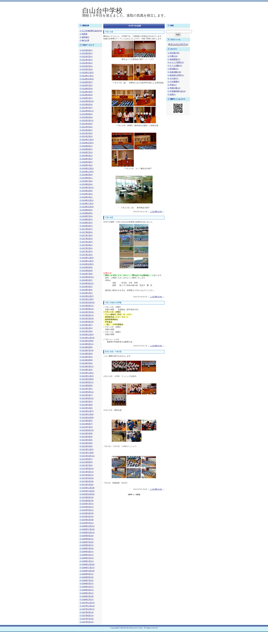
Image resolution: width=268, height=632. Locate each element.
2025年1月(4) (87, 69)
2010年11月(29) (88, 491)
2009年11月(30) (88, 529)
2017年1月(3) (87, 255)
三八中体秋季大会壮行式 (92, 31)
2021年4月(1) (87, 130)
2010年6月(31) (88, 507)
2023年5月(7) (87, 108)
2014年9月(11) (88, 344)
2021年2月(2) (87, 136)
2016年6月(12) (88, 277)
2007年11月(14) (88, 606)
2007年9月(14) (88, 612)
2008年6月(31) (88, 583)
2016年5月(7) (87, 280)
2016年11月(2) (88, 261)
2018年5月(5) (87, 223)
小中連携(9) (174, 82)
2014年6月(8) (87, 354)
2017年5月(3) (87, 242)
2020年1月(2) (87, 165)
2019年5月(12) (88, 188)
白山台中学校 (102, 10)
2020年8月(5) (87, 149)
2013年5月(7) (87, 395)
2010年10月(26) (88, 494)
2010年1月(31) (88, 523)
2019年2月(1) (87, 197)
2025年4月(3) (87, 60)
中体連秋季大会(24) (178, 91)
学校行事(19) (175, 88)
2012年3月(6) (87, 440)
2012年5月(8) (87, 433)
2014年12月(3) (88, 335)
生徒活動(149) (175, 72)
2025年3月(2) (87, 63)
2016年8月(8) (87, 271)
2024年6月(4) (87, 89)
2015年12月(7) (88, 296)
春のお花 (85, 40)
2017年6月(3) (87, 239)
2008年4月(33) (88, 590)
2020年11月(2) (88, 140)
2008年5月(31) (88, 587)
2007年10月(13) (88, 609)
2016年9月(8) (87, 267)
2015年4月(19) (88, 322)
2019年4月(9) (87, 191)
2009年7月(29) (88, 542)
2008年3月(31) (88, 593)
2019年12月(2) (88, 168)
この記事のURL (156, 212)
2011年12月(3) (88, 449)
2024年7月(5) (87, 85)
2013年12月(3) (88, 373)
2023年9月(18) (88, 101)
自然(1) (173, 94)
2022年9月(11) (88, 111)
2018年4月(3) (87, 226)
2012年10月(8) (88, 418)
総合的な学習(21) (177, 75)
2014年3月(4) (87, 363)
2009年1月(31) (88, 561)
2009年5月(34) (88, 548)
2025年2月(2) (87, 66)
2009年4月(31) (88, 552)
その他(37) (174, 78)
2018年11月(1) (88, 204)
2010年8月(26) (88, 501)
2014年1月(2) (87, 370)
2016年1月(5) (87, 293)
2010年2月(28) (88, 520)
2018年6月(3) (87, 219)
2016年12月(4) (88, 258)
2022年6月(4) (87, 117)
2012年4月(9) (87, 437)
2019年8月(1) (87, 178)
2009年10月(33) (88, 532)
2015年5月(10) (88, 318)
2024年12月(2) (88, 73)
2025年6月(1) (87, 53)
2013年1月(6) (87, 408)
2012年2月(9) (87, 443)
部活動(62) (174, 69)
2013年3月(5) (87, 402)
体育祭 (84, 34)
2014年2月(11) (88, 366)
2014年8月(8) (87, 347)
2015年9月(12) (88, 306)
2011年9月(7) (87, 459)
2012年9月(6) (87, 421)
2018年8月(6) (87, 213)
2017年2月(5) (87, 251)
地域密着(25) (175, 59)
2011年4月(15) (88, 475)
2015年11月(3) (88, 299)
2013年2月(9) (87, 405)
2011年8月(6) (87, 462)
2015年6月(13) (88, 315)
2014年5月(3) (87, 357)
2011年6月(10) (88, 469)
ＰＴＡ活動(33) (176, 66)
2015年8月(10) (88, 309)
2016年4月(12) (88, 283)
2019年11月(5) (88, 172)
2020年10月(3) (88, 143)
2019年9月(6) (87, 175)
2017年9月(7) (87, 229)
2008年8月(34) (88, 577)
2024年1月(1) (87, 98)
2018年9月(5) (87, 210)
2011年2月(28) (88, 481)
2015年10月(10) (88, 302)
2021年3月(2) (87, 133)
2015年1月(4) (87, 331)
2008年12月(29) (88, 564)
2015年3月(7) (87, 325)
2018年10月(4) (88, 207)
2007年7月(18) (88, 619)
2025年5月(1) (87, 57)
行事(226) (174, 56)
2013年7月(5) (87, 389)
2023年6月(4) (87, 104)
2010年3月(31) (88, 516)
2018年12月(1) (88, 200)
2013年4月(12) (88, 398)
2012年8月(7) (87, 424)
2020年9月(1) (87, 146)
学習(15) (173, 85)
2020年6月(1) (87, 156)
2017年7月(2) (87, 235)
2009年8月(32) (88, 539)
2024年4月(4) (87, 95)
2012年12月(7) (88, 411)
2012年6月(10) (88, 430)
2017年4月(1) (87, 245)
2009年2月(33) (88, 558)
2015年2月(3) (87, 328)
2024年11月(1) (88, 76)
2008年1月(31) (88, 600)
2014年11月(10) (88, 338)
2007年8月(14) (88, 616)
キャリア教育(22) (177, 62)
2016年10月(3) (88, 264)
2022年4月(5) (87, 124)
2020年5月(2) (87, 159)
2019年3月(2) (87, 194)
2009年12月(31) (88, 526)
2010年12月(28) (88, 488)
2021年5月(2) (87, 127)
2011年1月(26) (88, 485)
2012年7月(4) (87, 427)
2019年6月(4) (87, 184)
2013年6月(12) (88, 392)
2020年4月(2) (87, 162)
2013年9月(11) (88, 382)
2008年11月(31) (88, 568)
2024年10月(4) (88, 79)
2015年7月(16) (88, 312)
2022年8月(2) (87, 114)
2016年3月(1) (87, 287)
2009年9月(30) (88, 536)
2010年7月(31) (88, 504)
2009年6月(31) (88, 545)
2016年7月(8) (87, 274)
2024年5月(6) (87, 92)
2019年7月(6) (87, 181)
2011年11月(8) (88, 453)
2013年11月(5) (88, 376)
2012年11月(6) (88, 414)
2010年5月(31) (88, 510)
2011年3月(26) (88, 478)
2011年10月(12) (88, 456)
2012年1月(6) (87, 446)
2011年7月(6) (87, 465)
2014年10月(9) (88, 341)
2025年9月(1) (87, 50)
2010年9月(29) (88, 497)
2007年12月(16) (88, 603)
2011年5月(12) (88, 472)
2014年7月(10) (88, 350)
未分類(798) (174, 53)
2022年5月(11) (88, 120)
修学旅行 (85, 37)
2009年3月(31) (88, 555)
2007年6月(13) (88, 622)
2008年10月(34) (88, 571)
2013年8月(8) (87, 386)
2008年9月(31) (88, 574)
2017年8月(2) (87, 232)
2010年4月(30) (88, 513)
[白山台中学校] (134, 22)
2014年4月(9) (87, 360)
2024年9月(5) (87, 82)
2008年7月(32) (88, 580)
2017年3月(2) (87, 248)
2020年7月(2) (87, 152)
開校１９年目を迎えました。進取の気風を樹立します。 (125, 15)
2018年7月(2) (87, 216)
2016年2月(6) (87, 290)
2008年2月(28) (88, 596)
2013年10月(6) (88, 379)
